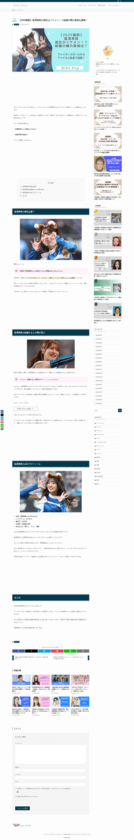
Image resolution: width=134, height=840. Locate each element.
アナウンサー (100, 434)
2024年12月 (99, 373)
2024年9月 (99, 384)
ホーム (46, 834)
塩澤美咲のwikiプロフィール (32, 192)
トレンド (98, 453)
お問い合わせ (67, 834)
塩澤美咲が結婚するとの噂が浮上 (33, 189)
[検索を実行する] (120, 410)
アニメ (98, 438)
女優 (97, 465)
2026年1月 (99, 339)
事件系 (98, 457)
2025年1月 (99, 369)
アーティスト (100, 423)
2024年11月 (99, 377)
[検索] (120, 1)
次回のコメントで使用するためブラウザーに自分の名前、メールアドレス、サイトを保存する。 (44, 788)
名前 (17, 767)
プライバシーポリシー (56, 834)
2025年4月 (99, 358)
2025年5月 (99, 354)
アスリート (99, 430)
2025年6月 (99, 350)
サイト (17, 781)
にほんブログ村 (25, 825)
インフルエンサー (101, 442)
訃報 (97, 480)
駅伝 (97, 484)
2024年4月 (99, 403)
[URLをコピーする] (83, 651)
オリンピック (100, 446)
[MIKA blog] (20, 5)
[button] (18, 651)
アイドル (16, 24)
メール (18, 774)
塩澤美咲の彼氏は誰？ (30, 186)
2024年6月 (99, 396)
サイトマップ (76, 834)
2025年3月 (99, 361)
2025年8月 (99, 343)
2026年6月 (99, 335)
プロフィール (85, 834)
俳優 (97, 461)
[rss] (118, 1)
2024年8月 (99, 388)
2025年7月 (99, 346)
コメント (18, 743)
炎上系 (98, 472)
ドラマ (98, 449)
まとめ (25, 195)
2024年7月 (99, 392)
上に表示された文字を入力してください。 (27, 796)
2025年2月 (99, 365)
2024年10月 (99, 380)
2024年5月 (99, 399)
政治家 (98, 468)
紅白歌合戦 (99, 476)
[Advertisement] (50, 87)
